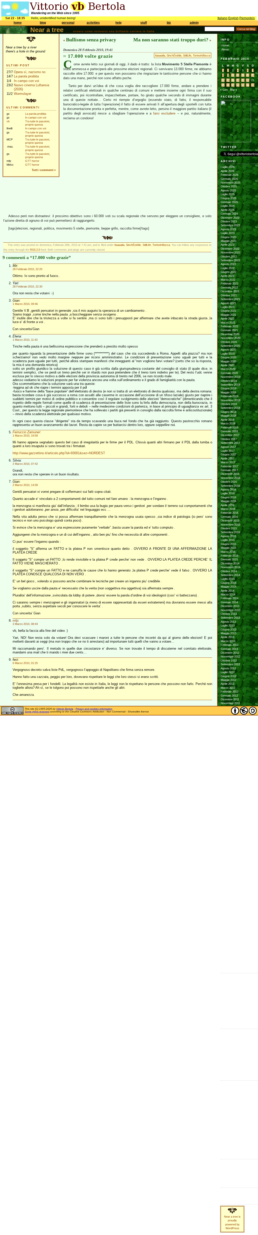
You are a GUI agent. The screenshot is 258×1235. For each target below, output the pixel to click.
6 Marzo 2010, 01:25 (25, 663)
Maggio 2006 (228, 959)
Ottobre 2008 (229, 846)
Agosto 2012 (228, 668)
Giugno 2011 (228, 722)
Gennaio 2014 (229, 602)
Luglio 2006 (228, 951)
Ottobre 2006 (229, 940)
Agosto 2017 (228, 446)
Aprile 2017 (227, 458)
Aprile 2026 (227, 171)
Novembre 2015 (230, 524)
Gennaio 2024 (229, 213)
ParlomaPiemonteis (232, 1118)
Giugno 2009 (228, 815)
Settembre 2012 (230, 664)
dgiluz (224, 1051)
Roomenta (226, 1126)
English (233, 18)
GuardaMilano (228, 1091)
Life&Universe (228, 1099)
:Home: (225, 45)
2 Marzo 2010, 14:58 (25, 484)
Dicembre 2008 (230, 839)
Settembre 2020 (230, 345)
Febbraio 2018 (229, 427)
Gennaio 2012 (229, 695)
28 (252, 85)
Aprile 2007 (227, 916)
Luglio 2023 (228, 233)
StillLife (187, 55)
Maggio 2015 (228, 547)
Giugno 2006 (228, 955)
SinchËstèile (174, 55)
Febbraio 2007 (229, 924)
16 (228, 80)
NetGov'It (226, 1110)
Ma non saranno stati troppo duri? (170, 39)
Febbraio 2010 (229, 784)
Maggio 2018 (228, 415)
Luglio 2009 (228, 812)
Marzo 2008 (228, 874)
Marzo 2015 (228, 551)
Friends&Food (229, 1087)
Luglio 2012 (228, 672)
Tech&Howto (228, 1137)
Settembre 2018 (230, 407)
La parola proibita (26, 76)
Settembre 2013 (230, 617)
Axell (224, 1047)
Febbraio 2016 (229, 512)
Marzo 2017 (228, 462)
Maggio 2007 (228, 912)
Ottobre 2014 (229, 571)
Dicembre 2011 (230, 699)
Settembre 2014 (230, 575)
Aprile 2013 (227, 637)
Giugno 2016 (228, 497)
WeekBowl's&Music (232, 1149)
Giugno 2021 (228, 310)
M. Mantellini (228, 1059)
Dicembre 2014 (230, 563)
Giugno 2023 (228, 237)
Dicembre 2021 (230, 291)
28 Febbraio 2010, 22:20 (27, 269)
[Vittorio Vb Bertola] (236, 141)
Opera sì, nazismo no (29, 72)
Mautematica (228, 1106)
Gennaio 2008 (229, 881)
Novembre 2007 (230, 889)
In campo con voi (26, 81)
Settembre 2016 (230, 485)
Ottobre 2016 (229, 481)
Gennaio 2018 (229, 431)
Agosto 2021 (228, 303)
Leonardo (226, 1055)
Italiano (222, 18)
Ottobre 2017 (229, 439)
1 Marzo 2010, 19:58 (25, 435)
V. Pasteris (227, 1070)
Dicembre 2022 (230, 248)
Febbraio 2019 (229, 396)
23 (228, 85)
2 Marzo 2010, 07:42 (25, 463)
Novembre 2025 (230, 182)
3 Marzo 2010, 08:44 (25, 623)
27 (247, 85)
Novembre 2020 (230, 337)
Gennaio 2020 (229, 373)
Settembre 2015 (230, 532)
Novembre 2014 (230, 567)
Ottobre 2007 (229, 893)
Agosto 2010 (228, 761)
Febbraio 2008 (229, 878)
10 (232, 75)
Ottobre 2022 (229, 256)
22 (222, 85)
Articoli (225, 1190)
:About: (225, 49)
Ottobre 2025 (229, 186)
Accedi (225, 1162)
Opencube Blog (230, 991)
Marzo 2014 (228, 594)
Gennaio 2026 (229, 178)
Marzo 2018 (228, 423)
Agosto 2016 (228, 489)
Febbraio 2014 (229, 598)
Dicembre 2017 (230, 435)
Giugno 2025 (228, 198)
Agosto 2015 (228, 536)
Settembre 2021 (230, 299)
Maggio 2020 (228, 361)
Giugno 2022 (228, 271)
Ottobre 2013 (229, 613)
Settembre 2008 (230, 850)
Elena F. (226, 1007)
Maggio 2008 (228, 866)
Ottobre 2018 (229, 404)
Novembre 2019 (230, 376)
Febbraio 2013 (229, 644)
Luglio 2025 (228, 194)
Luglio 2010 (228, 765)
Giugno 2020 (228, 357)
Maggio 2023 (228, 240)
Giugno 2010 (228, 769)
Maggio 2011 (228, 726)
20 (247, 80)
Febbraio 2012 (229, 691)
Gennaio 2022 (229, 287)
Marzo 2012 (228, 687)
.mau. (224, 1031)
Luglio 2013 (228, 625)
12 (242, 75)
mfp (15, 620)
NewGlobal (227, 1114)
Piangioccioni (228, 1122)
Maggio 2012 (228, 679)
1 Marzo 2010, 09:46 (25, 303)
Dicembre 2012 (230, 652)
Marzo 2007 (228, 920)
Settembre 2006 (230, 944)
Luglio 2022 (228, 268)
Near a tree (46, 30)
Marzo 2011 (228, 734)
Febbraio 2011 (229, 738)
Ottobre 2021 (229, 295)
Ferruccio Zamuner (26, 432)
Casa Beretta (229, 999)
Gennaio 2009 (229, 835)
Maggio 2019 (228, 392)
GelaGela (226, 1019)
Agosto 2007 (228, 901)
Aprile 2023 (227, 244)
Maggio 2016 (228, 501)
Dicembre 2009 (230, 792)
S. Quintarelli (228, 1063)
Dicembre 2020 (230, 334)
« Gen (224, 89)
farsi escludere (164, 113)
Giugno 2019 (228, 388)
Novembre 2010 (230, 749)
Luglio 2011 (227, 718)
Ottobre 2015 (229, 528)
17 (232, 80)
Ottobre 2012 (229, 660)
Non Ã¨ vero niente (232, 976)
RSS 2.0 (35, 249)
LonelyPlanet (228, 1103)
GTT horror (32, 160)
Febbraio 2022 (229, 283)
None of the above (232, 988)
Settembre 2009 (230, 804)
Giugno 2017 (228, 454)
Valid (228, 1166)
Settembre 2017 (230, 442)
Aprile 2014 (227, 590)
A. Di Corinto (228, 1035)
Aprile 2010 (227, 777)
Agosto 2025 (228, 190)
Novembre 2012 (230, 656)
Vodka (224, 995)
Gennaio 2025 (229, 202)
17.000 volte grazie (90, 56)
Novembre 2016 (230, 477)
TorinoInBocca (201, 55)
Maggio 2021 (228, 314)
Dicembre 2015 (230, 520)
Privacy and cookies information (94, 708)
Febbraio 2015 (229, 555)
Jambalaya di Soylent (234, 984)
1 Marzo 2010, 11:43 (25, 339)
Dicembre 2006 (230, 932)
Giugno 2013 (228, 629)
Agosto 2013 (228, 621)
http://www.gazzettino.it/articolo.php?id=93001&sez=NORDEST (59, 453)
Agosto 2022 (228, 264)
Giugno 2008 (228, 862)
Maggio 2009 (228, 819)
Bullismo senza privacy (91, 39)
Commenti (227, 1194)
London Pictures (231, 1003)
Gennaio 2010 (229, 788)
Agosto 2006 (228, 948)
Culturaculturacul (230, 1083)
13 (247, 75)
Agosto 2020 (228, 349)
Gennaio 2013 (229, 648)
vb (8, 121)
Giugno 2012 (228, 676)
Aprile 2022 (227, 275)
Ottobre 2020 (229, 341)
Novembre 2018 (230, 400)
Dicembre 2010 (230, 746)
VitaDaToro (227, 1145)
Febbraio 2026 (229, 174)
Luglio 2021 (228, 306)
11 (237, 75)
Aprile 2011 (227, 730)
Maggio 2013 (228, 633)
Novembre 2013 (230, 610)
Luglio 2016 (228, 493)
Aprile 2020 (227, 365)
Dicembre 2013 (230, 606)
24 (232, 85)
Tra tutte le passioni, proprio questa (37, 123)
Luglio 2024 (228, 205)
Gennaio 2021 (229, 330)
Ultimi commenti (23, 107)
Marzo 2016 (228, 508)
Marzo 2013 (228, 641)
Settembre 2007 (230, 897)
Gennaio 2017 (229, 470)
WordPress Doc (230, 1178)
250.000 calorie (230, 1011)
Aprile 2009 (227, 823)
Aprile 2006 (227, 963)
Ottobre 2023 (229, 221)
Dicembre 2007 (230, 885)
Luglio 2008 (228, 858)
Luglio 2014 (228, 578)
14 (252, 75)
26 (242, 85)
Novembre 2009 (230, 796)
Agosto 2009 (228, 808)
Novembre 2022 (230, 252)
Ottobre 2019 (229, 380)
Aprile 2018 (227, 419)
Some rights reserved (37, 711)
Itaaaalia (160, 55)
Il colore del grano (231, 1015)
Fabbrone (227, 980)
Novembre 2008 (230, 843)
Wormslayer (22, 94)
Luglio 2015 (228, 539)
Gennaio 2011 (229, 741)
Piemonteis (247, 18)
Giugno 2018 (228, 411)
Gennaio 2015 (229, 559)
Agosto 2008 (228, 854)
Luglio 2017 (228, 450)
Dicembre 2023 (230, 217)
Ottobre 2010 (229, 753)
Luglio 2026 (228, 166)
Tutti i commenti (42, 169)
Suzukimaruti (229, 1066)
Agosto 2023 (228, 229)
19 (242, 80)
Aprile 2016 (227, 505)
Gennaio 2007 (229, 928)
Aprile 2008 (227, 870)
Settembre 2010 (230, 757)
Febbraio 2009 (229, 831)
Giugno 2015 (228, 543)
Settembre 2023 (230, 225)
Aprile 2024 (227, 209)
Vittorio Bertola (64, 708)
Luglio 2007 (228, 905)
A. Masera (227, 1039)
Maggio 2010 (228, 773)
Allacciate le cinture (232, 1043)
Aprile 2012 (227, 683)
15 (222, 80)
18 (237, 80)
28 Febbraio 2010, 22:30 (27, 286)
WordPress (228, 1173)
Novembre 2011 (230, 703)
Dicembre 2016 (230, 473)
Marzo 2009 (228, 827)
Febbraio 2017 (229, 466)
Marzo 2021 (228, 322)
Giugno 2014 (228, 582)
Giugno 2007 (228, 909)
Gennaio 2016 (229, 516)
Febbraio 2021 (229, 326)
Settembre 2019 (230, 384)
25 (237, 85)
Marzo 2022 (228, 279)
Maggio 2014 (228, 586)
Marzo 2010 (228, 780)
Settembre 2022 (230, 260)
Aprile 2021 (227, 318)
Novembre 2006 (230, 936)
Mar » (233, 89)
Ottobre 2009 (229, 800)
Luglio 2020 (228, 353)
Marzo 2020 (228, 368)
